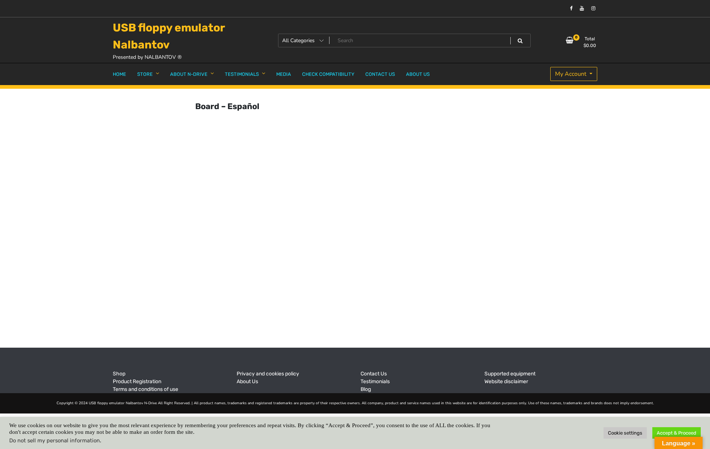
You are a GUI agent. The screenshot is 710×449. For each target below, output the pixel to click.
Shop (119, 374)
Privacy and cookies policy (268, 374)
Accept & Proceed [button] (676, 433)
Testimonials (375, 381)
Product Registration (137, 381)
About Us (247, 381)
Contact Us (374, 374)
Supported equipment (509, 374)
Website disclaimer (506, 381)
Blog (366, 389)
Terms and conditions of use (145, 389)
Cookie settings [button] (625, 433)
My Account (571, 74)
